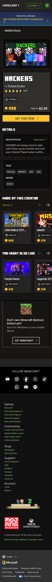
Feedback (8, 468)
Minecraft (8, 408)
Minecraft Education (12, 421)
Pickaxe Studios (16, 86)
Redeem (7, 490)
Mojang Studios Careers (14, 433)
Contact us (8, 479)
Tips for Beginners (11, 461)
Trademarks (20, 572)
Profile (7, 487)
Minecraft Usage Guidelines (15, 539)
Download (8, 475)
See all (6, 205)
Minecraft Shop (10, 453)
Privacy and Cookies (10, 568)
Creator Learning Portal (13, 430)
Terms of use (7, 572)
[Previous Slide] (40, 205)
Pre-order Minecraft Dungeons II (23, 20)
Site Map (8, 472)
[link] (7, 379)
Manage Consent (36, 539)
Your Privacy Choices (32, 576)
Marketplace (13, 30)
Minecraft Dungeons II (13, 411)
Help (6, 465)
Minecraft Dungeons (12, 414)
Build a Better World (12, 436)
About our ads (33, 572)
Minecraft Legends (11, 418)
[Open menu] (47, 6)
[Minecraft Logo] (12, 5)
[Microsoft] (9, 562)
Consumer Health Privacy (31, 568)
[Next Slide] (48, 205)
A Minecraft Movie (11, 440)
